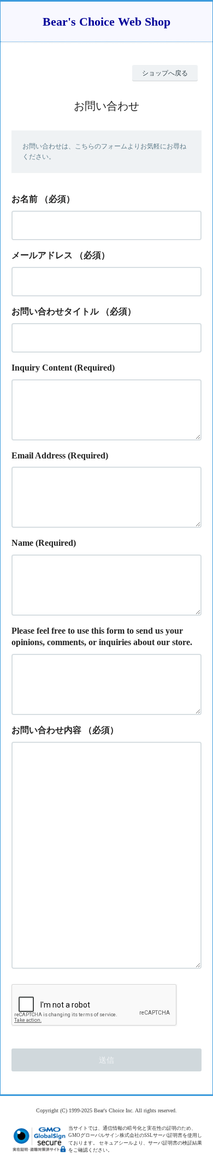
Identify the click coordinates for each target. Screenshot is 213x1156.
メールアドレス (42, 255)
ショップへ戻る (165, 73)
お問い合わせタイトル (55, 311)
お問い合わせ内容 (46, 730)
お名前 (24, 199)
